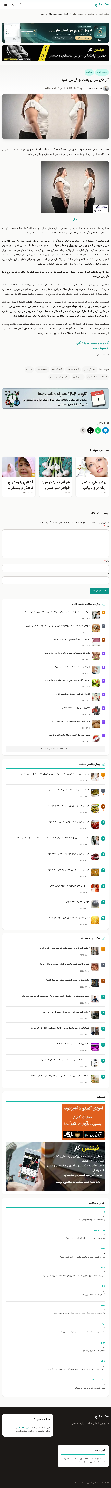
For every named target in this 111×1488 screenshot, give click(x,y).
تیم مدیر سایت (95, 88)
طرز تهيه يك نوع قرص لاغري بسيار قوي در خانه (72, 639)
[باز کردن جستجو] (20, 4)
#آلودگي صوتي (90, 369)
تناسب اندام (102, 72)
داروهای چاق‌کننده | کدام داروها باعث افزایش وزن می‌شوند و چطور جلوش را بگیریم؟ (57, 625)
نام (106, 561)
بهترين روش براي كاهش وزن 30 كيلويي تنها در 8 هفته (69, 735)
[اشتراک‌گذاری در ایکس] (90, 430)
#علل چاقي (78, 376)
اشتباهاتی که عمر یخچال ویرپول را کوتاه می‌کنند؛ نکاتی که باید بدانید (60, 1028)
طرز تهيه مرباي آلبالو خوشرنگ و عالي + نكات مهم (69, 853)
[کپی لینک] (83, 430)
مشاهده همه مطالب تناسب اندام (57, 748)
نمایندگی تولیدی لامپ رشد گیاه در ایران (73, 1044)
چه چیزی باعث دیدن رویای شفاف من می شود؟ (85, 1238)
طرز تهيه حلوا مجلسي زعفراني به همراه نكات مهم (69, 869)
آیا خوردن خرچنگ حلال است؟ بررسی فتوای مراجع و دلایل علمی (79, 1313)
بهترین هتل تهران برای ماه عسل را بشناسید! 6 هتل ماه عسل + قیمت (76, 1369)
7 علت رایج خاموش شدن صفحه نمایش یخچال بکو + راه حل (64, 948)
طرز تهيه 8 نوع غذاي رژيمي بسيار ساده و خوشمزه (69, 805)
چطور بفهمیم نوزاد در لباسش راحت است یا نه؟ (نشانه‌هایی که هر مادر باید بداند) (55, 996)
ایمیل (106, 573)
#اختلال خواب (73, 369)
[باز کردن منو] (5, 4)
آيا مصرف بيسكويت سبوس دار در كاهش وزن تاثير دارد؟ (69, 721)
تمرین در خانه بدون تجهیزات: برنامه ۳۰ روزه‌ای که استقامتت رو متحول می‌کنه (73, 1275)
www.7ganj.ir (100, 348)
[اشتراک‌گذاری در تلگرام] (105, 430)
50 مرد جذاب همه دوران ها (93, 1294)
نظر (106, 526)
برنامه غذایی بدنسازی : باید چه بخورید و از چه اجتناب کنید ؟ (67, 653)
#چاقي (29, 369)
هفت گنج (102, 1416)
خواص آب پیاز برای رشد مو (94, 1350)
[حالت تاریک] (13, 4)
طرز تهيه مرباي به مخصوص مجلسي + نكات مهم (69, 822)
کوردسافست (23, 1427)
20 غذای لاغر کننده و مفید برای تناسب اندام (73, 694)
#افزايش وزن (42, 369)
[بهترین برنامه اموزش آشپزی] (55, 1122)
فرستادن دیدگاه (99, 590)
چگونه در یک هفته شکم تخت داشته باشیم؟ (72, 667)
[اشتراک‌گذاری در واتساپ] (98, 430)
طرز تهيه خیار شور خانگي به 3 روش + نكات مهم (69, 790)
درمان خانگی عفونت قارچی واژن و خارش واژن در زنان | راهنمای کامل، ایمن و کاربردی (54, 774)
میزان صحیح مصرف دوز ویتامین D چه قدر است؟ (69, 917)
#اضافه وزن (57, 369)
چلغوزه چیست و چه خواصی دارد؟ (91, 1219)
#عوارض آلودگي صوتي (59, 376)
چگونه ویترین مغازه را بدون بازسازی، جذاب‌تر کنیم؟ (68, 980)
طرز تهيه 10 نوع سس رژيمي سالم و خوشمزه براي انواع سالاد (67, 680)
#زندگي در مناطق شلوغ (97, 376)
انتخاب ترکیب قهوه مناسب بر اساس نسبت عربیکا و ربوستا (64, 964)
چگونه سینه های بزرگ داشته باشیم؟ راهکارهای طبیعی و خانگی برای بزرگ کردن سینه (57, 612)
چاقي (74, 219)
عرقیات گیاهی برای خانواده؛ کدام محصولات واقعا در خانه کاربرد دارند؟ (60, 1076)
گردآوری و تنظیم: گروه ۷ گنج (92, 343)
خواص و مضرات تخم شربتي (78, 901)
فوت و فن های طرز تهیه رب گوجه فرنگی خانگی (69, 885)
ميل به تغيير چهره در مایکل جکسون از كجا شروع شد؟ (82, 1257)
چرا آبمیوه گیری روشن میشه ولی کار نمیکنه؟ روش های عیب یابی (62, 1060)
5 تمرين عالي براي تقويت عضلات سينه (75, 707)
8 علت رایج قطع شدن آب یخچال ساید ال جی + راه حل (66, 1012)
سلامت (89, 72)
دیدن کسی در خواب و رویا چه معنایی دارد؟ (87, 1388)
